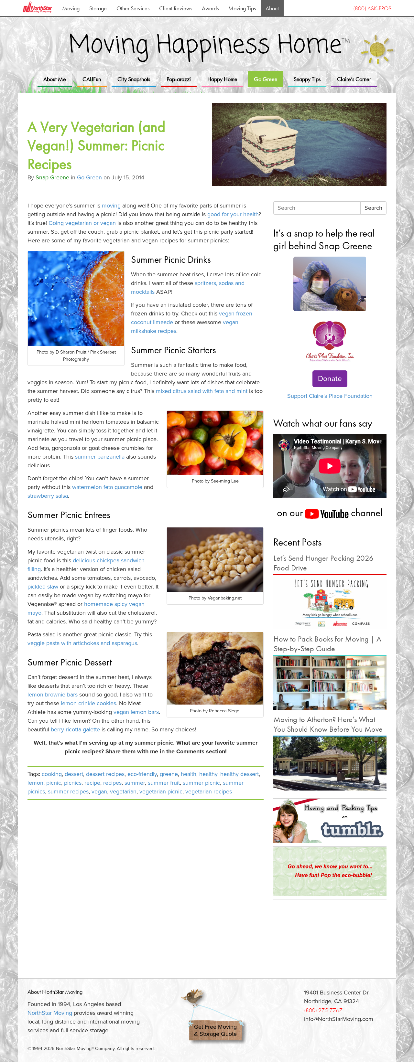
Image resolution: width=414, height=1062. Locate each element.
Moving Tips (242, 8)
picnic (53, 782)
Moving (71, 8)
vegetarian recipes (208, 791)
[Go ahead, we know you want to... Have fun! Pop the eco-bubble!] (330, 871)
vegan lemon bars (136, 712)
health (188, 774)
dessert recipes (105, 774)
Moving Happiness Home (209, 45)
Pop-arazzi (179, 79)
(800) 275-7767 (323, 1010)
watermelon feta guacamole (107, 487)
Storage (98, 8)
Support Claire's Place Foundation (330, 395)
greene (169, 774)
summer (135, 782)
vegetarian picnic (160, 791)
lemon (35, 782)
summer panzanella (100, 456)
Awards (210, 8)
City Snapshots (133, 79)
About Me (54, 79)
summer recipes (68, 791)
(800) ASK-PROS (372, 8)
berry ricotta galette (75, 729)
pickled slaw (42, 586)
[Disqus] (145, 885)
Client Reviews (175, 8)
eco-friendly (142, 774)
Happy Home (222, 79)
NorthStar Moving (49, 1012)
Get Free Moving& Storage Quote (215, 1030)
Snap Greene (52, 177)
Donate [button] (330, 378)
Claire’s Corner (354, 79)
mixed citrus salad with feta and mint (202, 391)
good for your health (232, 214)
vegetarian (123, 791)
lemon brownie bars (52, 694)
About (272, 8)
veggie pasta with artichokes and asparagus (82, 643)
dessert (74, 774)
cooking (52, 774)
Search (373, 207)
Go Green (265, 79)
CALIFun (91, 79)
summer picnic (201, 782)
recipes (112, 782)
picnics (73, 782)
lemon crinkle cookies (88, 703)
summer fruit (164, 782)
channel (366, 512)
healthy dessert (239, 774)
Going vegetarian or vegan (82, 223)
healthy (208, 774)
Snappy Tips (307, 79)
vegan (99, 791)
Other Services (132, 8)
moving (110, 205)
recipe (92, 782)
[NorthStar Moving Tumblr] (330, 821)
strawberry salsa (47, 495)
